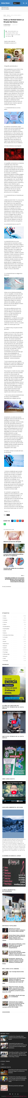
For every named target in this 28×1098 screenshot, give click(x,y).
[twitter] (12, 1094)
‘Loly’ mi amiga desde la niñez (16, 971)
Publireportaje (6, 654)
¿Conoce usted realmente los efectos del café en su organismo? (13, 555)
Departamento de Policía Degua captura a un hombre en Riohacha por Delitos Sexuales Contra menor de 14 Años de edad (13, 981)
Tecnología (5, 660)
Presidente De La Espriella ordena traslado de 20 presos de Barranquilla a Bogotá (17, 1038)
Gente (4, 630)
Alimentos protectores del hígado (12, 541)
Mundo (4, 641)
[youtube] (17, 1094)
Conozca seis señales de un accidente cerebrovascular (13, 569)
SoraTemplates (9, 1096)
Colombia (5, 620)
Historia (5, 633)
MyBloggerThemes (23, 1096)
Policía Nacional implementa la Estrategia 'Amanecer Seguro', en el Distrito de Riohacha (17, 1071)
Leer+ (4, 639)
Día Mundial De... (6, 626)
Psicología (5, 652)
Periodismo (5, 650)
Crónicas (5, 622)
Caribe (4, 616)
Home (4, 15)
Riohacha (5, 656)
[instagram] (15, 1094)
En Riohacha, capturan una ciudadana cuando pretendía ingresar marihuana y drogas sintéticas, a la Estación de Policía (12, 961)
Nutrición (5, 645)
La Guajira (5, 637)
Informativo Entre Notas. (8, 635)
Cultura (4, 624)
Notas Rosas (5, 3)
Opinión (5, 647)
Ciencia (4, 618)
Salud (8, 15)
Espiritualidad (6, 628)
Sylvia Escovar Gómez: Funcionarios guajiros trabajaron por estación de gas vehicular (17, 930)
